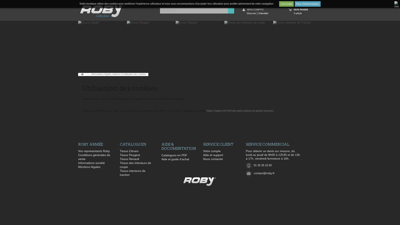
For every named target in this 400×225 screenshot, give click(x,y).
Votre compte (212, 151)
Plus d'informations (307, 3)
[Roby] (200, 181)
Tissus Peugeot (130, 155)
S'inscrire (251, 13)
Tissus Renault (129, 159)
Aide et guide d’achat (175, 159)
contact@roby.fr (264, 173)
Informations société (91, 163)
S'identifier (263, 13)
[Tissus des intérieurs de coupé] (248, 46)
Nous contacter (213, 159)
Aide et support (213, 155)
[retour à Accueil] (82, 74)
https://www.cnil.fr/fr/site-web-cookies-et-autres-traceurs (240, 110)
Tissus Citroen (129, 151)
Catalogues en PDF (174, 155)
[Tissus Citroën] (102, 46)
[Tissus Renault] (200, 46)
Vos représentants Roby (94, 151)
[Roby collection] (102, 11)
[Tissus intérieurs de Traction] (297, 46)
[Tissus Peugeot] (151, 46)
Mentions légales (89, 167)
